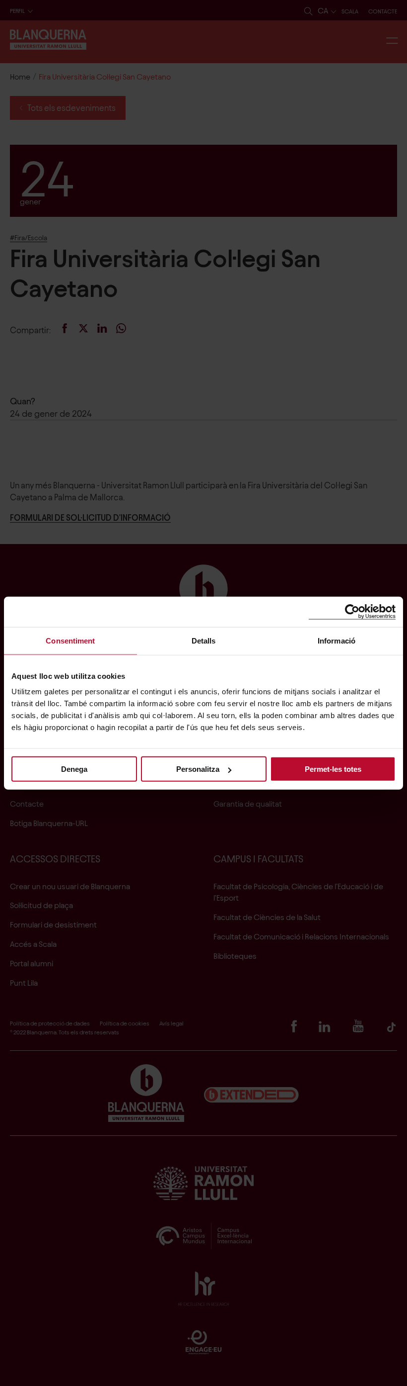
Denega (74, 769)
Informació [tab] (336, 640)
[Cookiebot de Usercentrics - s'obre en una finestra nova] (352, 611)
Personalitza (197, 769)
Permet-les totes (333, 769)
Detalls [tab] (204, 640)
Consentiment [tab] (70, 640)
